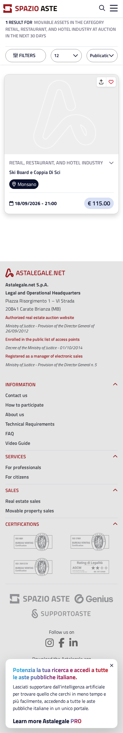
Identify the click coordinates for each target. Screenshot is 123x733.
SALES (12, 490)
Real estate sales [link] (23, 501)
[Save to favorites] (111, 82)
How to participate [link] (24, 404)
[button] (102, 9)
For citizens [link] (17, 476)
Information (20, 384)
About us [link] (14, 414)
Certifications (22, 524)
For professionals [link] (23, 467)
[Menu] (112, 9)
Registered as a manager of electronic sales (44, 356)
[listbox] (66, 55)
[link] (61, 113)
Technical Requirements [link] (30, 423)
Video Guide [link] (17, 443)
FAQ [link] (9, 433)
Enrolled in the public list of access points (42, 339)
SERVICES (15, 456)
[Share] (101, 82)
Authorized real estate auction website (39, 317)
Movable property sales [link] (29, 510)
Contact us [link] (16, 395)
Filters (27, 55)
